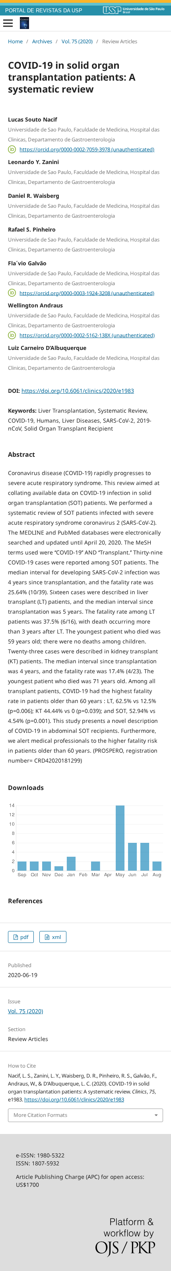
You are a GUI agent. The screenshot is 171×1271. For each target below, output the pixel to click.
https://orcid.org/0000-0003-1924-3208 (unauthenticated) (86, 292)
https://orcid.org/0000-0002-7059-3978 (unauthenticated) (86, 149)
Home (15, 41)
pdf (23, 937)
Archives (42, 41)
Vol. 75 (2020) (77, 41)
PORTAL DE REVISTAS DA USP (43, 11)
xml (56, 937)
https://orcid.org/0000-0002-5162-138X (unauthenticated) (87, 335)
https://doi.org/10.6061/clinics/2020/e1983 (77, 390)
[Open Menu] (8, 23)
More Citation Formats (40, 1114)
